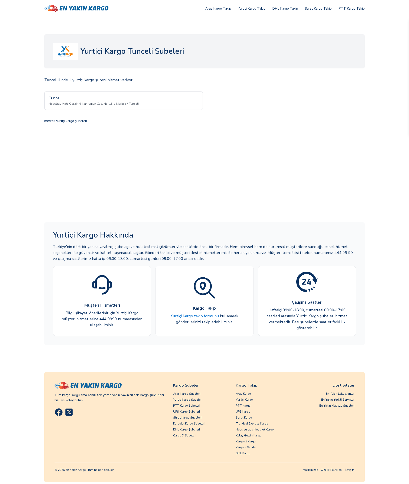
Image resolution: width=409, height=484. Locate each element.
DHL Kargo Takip (285, 8)
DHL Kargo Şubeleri (186, 429)
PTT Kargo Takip (351, 8)
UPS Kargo (243, 412)
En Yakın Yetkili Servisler (337, 400)
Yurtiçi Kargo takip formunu (195, 316)
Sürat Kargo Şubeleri (187, 418)
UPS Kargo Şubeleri (186, 412)
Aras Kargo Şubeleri (186, 394)
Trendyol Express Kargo (252, 424)
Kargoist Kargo (246, 441)
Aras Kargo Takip (218, 8)
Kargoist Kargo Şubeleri (189, 424)
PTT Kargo (243, 406)
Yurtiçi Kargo (244, 400)
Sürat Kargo (244, 418)
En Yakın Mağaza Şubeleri (336, 406)
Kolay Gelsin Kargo (248, 435)
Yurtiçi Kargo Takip (251, 8)
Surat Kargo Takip (318, 8)
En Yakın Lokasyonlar (340, 394)
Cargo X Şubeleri (184, 435)
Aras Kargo (243, 394)
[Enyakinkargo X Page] (69, 412)
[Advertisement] (204, 173)
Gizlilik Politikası (331, 470)
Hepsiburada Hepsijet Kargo (255, 429)
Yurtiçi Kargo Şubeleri (187, 400)
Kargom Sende (246, 447)
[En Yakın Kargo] (76, 8)
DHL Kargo (243, 453)
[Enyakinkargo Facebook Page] (59, 412)
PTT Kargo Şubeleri (186, 406)
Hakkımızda (310, 470)
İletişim (349, 470)
